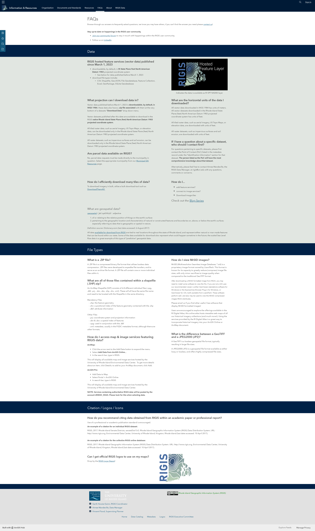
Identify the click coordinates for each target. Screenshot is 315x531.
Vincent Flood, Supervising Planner (108, 511)
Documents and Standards (69, 8)
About (109, 8)
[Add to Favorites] (2, 38)
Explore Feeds (285, 527)
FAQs (100, 8)
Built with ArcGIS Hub (13, 527)
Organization (48, 8)
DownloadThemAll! (96, 189)
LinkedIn (107, 40)
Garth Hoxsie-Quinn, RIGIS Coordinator (109, 504)
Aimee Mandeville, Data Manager (107, 507)
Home (124, 516)
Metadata (151, 516)
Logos (162, 516)
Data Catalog (137, 516)
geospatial (92, 213)
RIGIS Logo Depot (107, 461)
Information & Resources (23, 7)
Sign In (308, 2)
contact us (207, 24)
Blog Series (197, 200)
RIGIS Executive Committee (181, 516)
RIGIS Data (120, 8)
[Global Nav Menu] (3, 2)
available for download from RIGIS (110, 232)
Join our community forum (104, 35)
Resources (89, 8)
